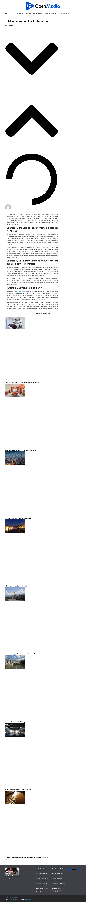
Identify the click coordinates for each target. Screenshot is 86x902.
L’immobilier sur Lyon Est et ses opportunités (18, 518)
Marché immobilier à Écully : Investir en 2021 (18, 790)
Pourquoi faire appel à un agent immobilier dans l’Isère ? (21, 654)
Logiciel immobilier (64, 13)
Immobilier (20, 13)
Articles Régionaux (38, 13)
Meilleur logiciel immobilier (9, 872)
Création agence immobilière (11, 878)
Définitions (28, 13)
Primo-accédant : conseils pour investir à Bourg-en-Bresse (22, 382)
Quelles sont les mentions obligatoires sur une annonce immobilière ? (58, 890)
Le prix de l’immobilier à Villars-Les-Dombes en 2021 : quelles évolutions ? (27, 857)
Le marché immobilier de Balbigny (15, 722)
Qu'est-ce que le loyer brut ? (42, 888)
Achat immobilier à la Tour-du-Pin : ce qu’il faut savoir (21, 450)
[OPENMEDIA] (6, 13)
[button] (31, 59)
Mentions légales (40, 891)
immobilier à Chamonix (21, 291)
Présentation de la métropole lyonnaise (16, 586)
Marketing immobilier (50, 13)
